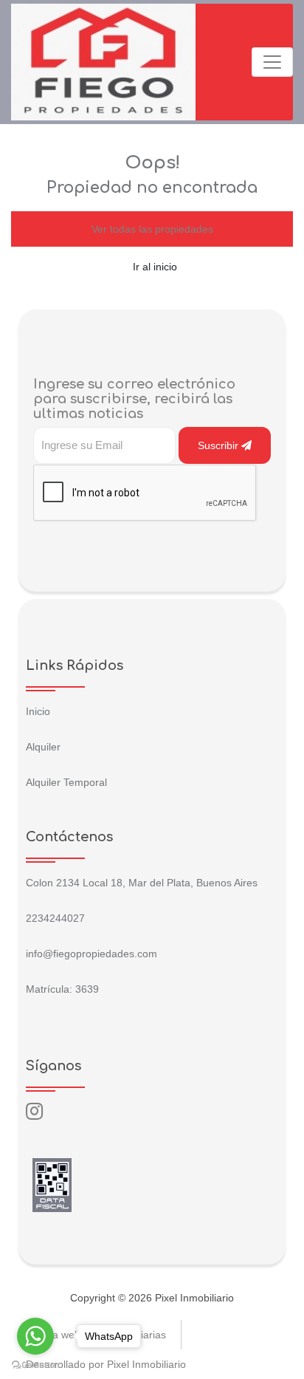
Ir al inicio (155, 267)
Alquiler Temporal (66, 782)
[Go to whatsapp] (35, 1336)
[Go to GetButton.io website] (35, 1364)
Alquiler (43, 747)
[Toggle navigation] (272, 62)
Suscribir (219, 445)
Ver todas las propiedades (152, 229)
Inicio (38, 711)
